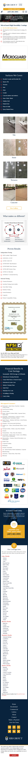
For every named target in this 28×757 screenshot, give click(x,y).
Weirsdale (5, 633)
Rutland (4, 680)
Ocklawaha (5, 628)
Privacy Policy (16, 748)
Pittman (4, 609)
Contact (14, 717)
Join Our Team (14, 722)
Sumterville (5, 684)
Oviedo (4, 657)
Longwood (5, 652)
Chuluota (5, 640)
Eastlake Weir (6, 626)
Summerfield (6, 630)
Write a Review (2, 12)
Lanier (4, 589)
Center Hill (5, 669)
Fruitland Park (6, 576)
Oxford (4, 679)
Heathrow (5, 647)
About (14, 714)
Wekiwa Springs (6, 660)
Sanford (4, 658)
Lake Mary (5, 648)
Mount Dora (5, 599)
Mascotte (5, 594)
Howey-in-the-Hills (7, 583)
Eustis (4, 571)
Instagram (9, 727)
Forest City (5, 643)
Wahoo (4, 689)
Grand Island (6, 578)
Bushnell (5, 667)
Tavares (4, 614)
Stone (14, 157)
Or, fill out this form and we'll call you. (14, 536)
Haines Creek (6, 581)
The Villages (6, 616)
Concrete (14, 202)
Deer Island (5, 568)
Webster (5, 690)
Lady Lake (5, 584)
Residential (14, 707)
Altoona (5, 558)
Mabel (4, 677)
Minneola (5, 596)
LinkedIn (14, 731)
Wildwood (5, 692)
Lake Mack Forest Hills (8, 588)
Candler (4, 625)
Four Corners (6, 574)
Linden (4, 675)
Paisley (4, 606)
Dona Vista (5, 569)
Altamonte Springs (7, 637)
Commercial (14, 709)
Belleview (5, 623)
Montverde (5, 598)
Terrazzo (14, 180)
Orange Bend (6, 604)
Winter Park (5, 662)
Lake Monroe (6, 650)
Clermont (5, 566)
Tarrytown (5, 685)
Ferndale (5, 573)
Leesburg (5, 591)
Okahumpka (5, 603)
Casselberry (5, 638)
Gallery (14, 712)
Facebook (14, 727)
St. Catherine (6, 682)
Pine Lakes (5, 608)
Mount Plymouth (7, 601)
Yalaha (4, 619)
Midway (5, 655)
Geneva (4, 645)
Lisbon (4, 593)
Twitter (18, 727)
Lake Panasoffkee (7, 674)
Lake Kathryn (6, 586)
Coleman (5, 670)
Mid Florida (5, 653)
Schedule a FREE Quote (14, 9)
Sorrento (5, 613)
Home (14, 704)
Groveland (5, 579)
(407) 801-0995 (13, 12)
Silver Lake (5, 611)
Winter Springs (6, 663)
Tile (14, 135)
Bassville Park (6, 563)
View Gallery (14, 208)
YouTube (9, 731)
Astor (4, 561)
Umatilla (5, 618)
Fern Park (5, 642)
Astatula (5, 559)
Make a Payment (14, 720)
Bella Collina (6, 564)
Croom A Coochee (7, 672)
